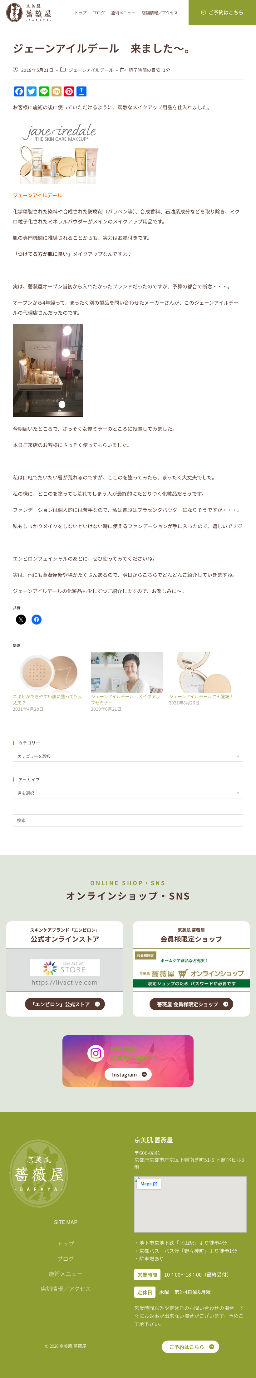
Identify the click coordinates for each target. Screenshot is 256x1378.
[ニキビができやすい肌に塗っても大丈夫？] (49, 672)
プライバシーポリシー (65, 1309)
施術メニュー (123, 13)
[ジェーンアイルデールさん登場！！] (205, 672)
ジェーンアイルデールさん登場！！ (203, 696)
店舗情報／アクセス (160, 13)
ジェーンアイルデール (91, 70)
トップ (80, 13)
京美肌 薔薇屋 (122, 1048)
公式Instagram (133, 1057)
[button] (147, 1274)
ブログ (99, 13)
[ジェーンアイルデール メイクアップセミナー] (127, 672)
